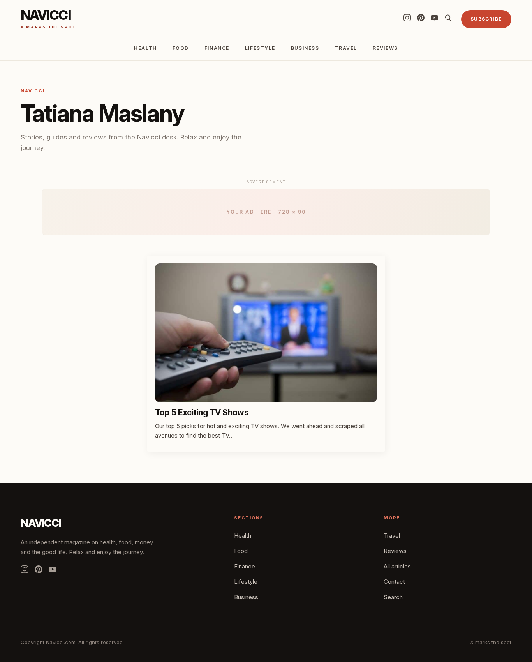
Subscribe (486, 19)
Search (393, 597)
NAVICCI (41, 523)
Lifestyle (260, 48)
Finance (216, 48)
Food (181, 48)
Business (305, 48)
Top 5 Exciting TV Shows (202, 412)
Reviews (385, 48)
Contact (394, 581)
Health (145, 48)
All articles (397, 566)
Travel (346, 48)
